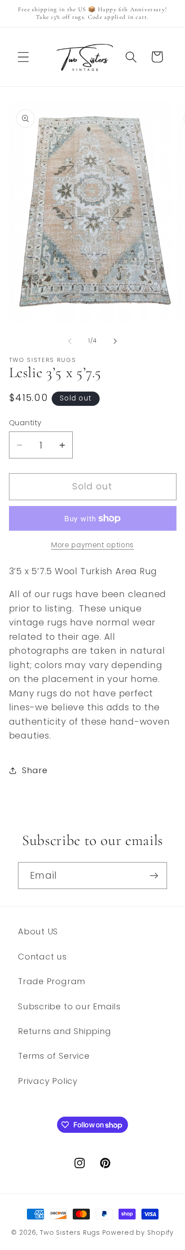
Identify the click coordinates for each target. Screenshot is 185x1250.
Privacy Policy (48, 1081)
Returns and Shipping (64, 1031)
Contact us (42, 956)
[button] (23, 57)
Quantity (25, 423)
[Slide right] (115, 341)
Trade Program (51, 981)
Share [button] (34, 770)
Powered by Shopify (137, 1232)
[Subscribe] (154, 875)
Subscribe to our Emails (69, 1006)
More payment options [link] (92, 545)
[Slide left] (69, 341)
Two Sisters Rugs (70, 1232)
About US (38, 931)
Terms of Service (53, 1055)
